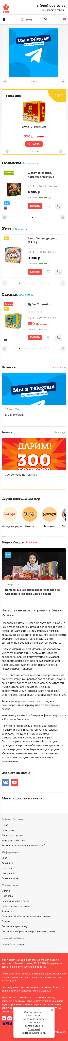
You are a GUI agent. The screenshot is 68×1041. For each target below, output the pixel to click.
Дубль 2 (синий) (39, 304)
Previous (5, 81)
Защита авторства (12, 835)
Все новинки (30, 163)
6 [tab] (32, 283)
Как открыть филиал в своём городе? (23, 845)
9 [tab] (40, 283)
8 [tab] (37, 283)
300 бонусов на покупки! (21, 474)
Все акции (60, 432)
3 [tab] (36, 81)
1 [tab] (31, 81)
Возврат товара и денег (15, 901)
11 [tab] (45, 283)
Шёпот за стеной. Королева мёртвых (41, 174)
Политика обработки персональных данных (27, 916)
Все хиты (21, 229)
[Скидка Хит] (13, 322)
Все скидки (26, 294)
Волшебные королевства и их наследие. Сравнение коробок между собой (32, 591)
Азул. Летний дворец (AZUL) (42, 240)
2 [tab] (32, 151)
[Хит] (13, 256)
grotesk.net (59, 1032)
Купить (36, 143)
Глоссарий (8, 873)
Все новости (59, 367)
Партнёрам (8, 830)
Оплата (6, 890)
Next (63, 81)
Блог (4, 857)
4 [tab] (37, 151)
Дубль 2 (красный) (34, 126)
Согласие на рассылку (14, 926)
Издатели (7, 868)
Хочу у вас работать (13, 840)
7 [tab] (35, 283)
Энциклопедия (10, 878)
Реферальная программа (16, 906)
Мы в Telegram (14, 414)
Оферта (6, 921)
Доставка (7, 895)
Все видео (32, 542)
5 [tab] (30, 283)
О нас (5, 825)
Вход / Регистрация (13, 944)
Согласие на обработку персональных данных (28, 931)
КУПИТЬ (35, 206)
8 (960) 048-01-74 (51, 6)
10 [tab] (43, 283)
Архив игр (7, 863)
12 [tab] (48, 283)
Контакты (7, 911)
